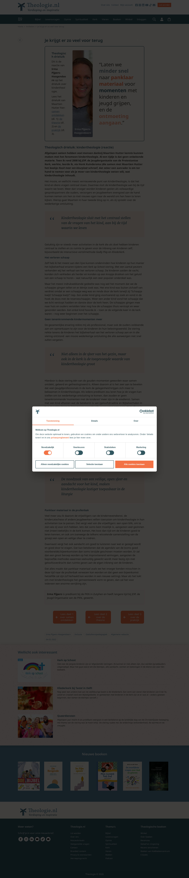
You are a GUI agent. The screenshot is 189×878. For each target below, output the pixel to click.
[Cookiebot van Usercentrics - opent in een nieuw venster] (142, 412)
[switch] (79, 453)
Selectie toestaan (94, 464)
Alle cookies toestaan (134, 464)
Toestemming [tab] (52, 421)
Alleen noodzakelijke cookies (55, 464)
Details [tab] (94, 421)
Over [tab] (136, 421)
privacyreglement (60, 437)
